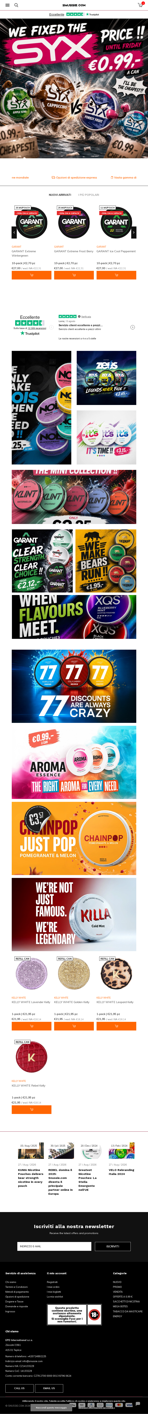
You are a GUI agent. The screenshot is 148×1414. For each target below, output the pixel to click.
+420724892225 (36, 1356)
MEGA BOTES (120, 1306)
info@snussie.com (32, 1361)
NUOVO (117, 1282)
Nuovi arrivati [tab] (60, 195)
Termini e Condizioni (16, 1286)
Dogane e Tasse (14, 1301)
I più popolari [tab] (88, 195)
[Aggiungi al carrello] (31, 275)
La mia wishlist (55, 1296)
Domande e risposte (16, 1306)
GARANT (59, 246)
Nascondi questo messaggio (51, 1407)
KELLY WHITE (19, 997)
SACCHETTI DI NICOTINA (126, 1301)
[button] (8, 5)
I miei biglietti (54, 1291)
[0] (140, 5)
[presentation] (14, 232)
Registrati (52, 1282)
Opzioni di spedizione (17, 1296)
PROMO (117, 1286)
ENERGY (117, 1316)
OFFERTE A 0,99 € (122, 1296)
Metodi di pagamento (17, 1291)
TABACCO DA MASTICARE (128, 1311)
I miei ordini (53, 1286)
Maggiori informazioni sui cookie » (97, 1407)
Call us (19, 1388)
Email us (49, 1388)
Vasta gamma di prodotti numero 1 (76, 177)
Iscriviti (112, 1246)
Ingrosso (10, 1311)
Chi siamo (10, 1282)
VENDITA (118, 1291)
